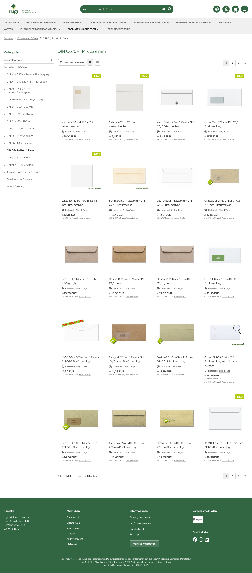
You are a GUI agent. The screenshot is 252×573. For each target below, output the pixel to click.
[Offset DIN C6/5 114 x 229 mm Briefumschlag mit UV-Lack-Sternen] (224, 332)
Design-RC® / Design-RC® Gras (108, 22)
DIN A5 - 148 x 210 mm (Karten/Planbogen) (19, 90)
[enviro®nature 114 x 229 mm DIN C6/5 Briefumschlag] (177, 97)
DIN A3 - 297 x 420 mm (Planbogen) (28, 74)
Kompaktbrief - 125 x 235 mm (23, 172)
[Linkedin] (207, 539)
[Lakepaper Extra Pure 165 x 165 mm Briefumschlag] (81, 176)
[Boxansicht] (90, 62)
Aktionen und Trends (39, 22)
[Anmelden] (226, 9)
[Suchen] (169, 9)
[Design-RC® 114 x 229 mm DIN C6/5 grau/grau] (81, 254)
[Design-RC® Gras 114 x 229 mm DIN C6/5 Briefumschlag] (177, 332)
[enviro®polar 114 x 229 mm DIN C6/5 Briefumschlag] (177, 176)
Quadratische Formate (19, 179)
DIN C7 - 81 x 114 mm (18, 157)
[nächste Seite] (239, 63)
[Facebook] (195, 539)
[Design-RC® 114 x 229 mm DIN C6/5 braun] (129, 254)
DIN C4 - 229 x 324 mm (20, 128)
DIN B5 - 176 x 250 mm (20, 114)
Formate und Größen (82, 29)
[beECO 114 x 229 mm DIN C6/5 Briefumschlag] (224, 254)
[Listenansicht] (97, 62)
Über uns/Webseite (118, 29)
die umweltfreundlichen (192, 22)
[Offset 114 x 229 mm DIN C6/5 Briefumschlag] (224, 97)
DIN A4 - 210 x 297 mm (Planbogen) (27, 81)
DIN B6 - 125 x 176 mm (19, 121)
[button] (92, 9)
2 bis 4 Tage (81, 131)
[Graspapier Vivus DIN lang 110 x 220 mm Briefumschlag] (224, 176)
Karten (8, 29)
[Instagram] (201, 539)
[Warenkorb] (235, 9)
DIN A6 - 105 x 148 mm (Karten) (25, 99)
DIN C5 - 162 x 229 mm (20, 135)
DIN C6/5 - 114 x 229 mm (21, 150)
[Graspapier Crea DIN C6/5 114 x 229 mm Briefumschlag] (177, 418)
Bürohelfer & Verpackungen (38, 29)
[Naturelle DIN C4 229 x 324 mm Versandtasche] (81, 97)
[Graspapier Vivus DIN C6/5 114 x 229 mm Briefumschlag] (129, 418)
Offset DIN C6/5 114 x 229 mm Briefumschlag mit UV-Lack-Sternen (221, 361)
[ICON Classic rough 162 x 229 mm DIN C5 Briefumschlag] (224, 418)
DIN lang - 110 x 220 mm (20, 164)
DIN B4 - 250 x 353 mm (20, 106)
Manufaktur (71, 22)
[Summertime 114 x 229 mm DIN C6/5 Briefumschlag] (129, 176)
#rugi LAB (10, 22)
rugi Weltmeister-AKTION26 (151, 22)
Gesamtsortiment (14, 60)
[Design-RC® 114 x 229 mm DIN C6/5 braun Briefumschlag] (129, 332)
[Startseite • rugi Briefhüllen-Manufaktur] (22, 13)
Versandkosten (85, 139)
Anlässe (223, 22)
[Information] (163, 9)
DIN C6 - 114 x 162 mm (19, 143)
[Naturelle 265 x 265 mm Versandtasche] (129, 97)
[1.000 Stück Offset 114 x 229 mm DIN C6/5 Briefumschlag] (81, 332)
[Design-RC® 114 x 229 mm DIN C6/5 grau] (177, 254)
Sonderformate (15, 186)
